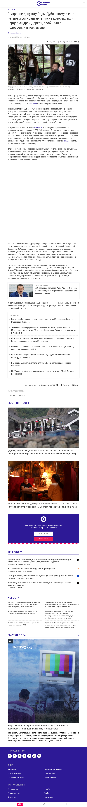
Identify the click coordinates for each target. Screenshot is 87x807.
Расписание (48, 797)
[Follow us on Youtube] (20, 756)
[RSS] (34, 756)
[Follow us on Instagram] (24, 756)
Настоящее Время (14, 33)
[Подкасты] (39, 756)
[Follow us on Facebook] (10, 756)
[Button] (52, 41)
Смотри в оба (17, 635)
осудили (67, 141)
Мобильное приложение (53, 769)
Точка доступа (13, 789)
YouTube (47, 793)
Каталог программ (14, 773)
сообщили (33, 103)
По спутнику (12, 797)
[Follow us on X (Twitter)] (15, 756)
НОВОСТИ (13, 597)
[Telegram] (43, 804)
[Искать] (67, 804)
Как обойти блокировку (16, 777)
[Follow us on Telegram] (29, 756)
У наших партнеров (14, 793)
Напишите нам (49, 773)
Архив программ (50, 777)
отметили (38, 127)
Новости (11, 9)
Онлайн (47, 789)
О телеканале (12, 769)
